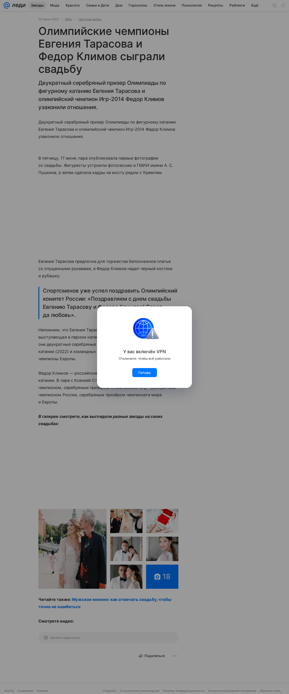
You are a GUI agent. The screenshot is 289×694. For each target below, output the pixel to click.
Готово (144, 372)
